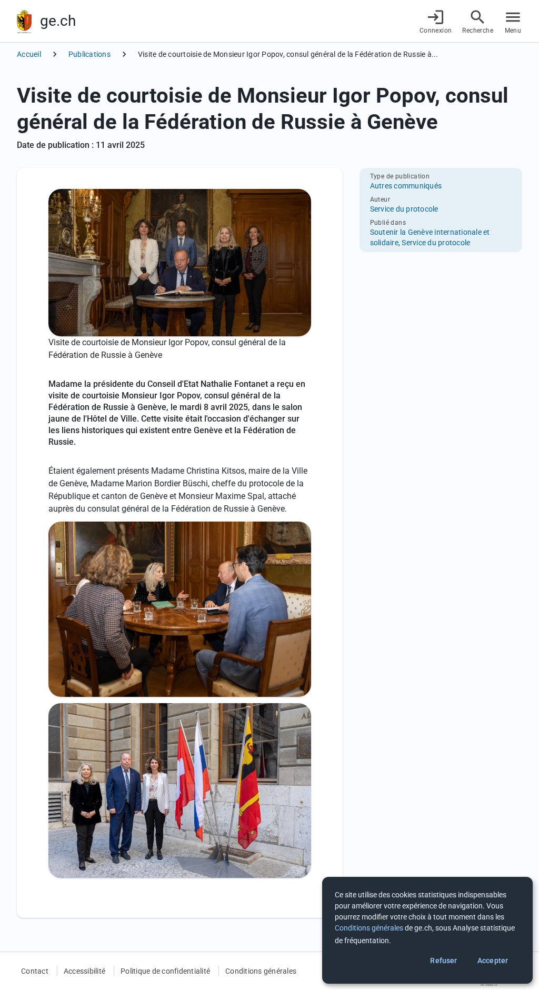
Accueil (29, 54)
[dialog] (427, 930)
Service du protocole (404, 209)
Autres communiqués (406, 186)
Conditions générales (260, 971)
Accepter (492, 960)
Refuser (443, 960)
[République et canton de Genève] (24, 21)
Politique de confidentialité (165, 971)
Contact (34, 971)
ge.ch (58, 20)
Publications (89, 54)
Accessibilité (84, 971)
